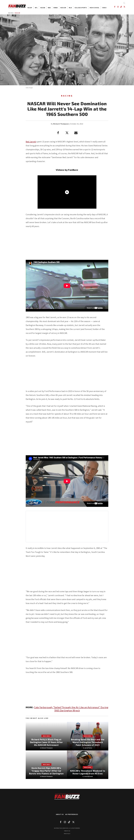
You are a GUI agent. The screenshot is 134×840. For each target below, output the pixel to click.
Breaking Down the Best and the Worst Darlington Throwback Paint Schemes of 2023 (87, 742)
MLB (70, 8)
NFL (36, 8)
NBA (49, 8)
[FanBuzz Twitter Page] (124, 6)
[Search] (124, 3)
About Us (60, 814)
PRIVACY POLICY (67, 833)
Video (104, 8)
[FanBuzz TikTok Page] (121, 6)
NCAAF (30, 8)
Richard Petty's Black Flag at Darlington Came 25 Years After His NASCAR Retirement (46, 742)
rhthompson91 (88, 776)
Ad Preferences (71, 814)
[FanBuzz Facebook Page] (114, 6)
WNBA (55, 8)
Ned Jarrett (31, 141)
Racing (10, 13)
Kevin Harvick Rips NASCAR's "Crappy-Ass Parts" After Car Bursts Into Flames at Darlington (46, 771)
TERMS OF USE (67, 831)
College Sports (81, 8)
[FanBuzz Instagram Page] (118, 6)
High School (94, 8)
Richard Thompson (61, 124)
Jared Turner (88, 748)
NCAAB (42, 8)
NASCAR (63, 8)
